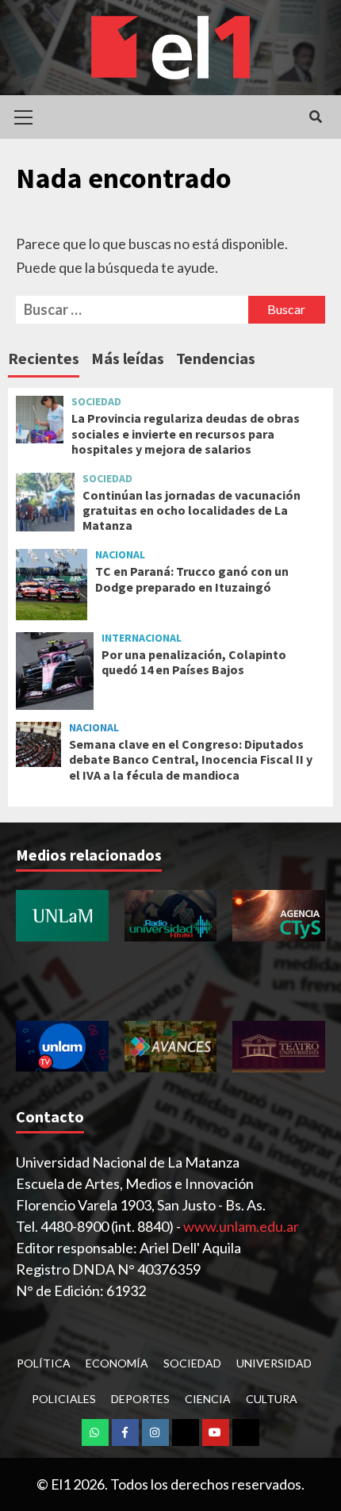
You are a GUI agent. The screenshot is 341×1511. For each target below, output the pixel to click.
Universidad (274, 1363)
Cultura (271, 1399)
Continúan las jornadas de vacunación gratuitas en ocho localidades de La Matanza (191, 510)
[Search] (315, 117)
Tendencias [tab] (215, 358)
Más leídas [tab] (127, 358)
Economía (117, 1363)
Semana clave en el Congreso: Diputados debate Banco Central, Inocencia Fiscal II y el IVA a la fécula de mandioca (190, 759)
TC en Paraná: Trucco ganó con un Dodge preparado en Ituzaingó (192, 578)
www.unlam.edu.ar (241, 1226)
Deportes (140, 1399)
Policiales (64, 1399)
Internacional (142, 637)
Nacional (120, 554)
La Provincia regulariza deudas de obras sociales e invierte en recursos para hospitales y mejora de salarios (185, 433)
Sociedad (96, 401)
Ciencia (208, 1399)
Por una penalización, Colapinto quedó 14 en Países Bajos (194, 661)
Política (44, 1363)
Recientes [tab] (43, 358)
